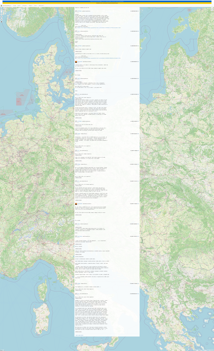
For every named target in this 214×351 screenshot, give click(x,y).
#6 (138, 94)
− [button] (1, 12)
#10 (138, 164)
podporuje (104, 1)
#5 (138, 78)
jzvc (78, 94)
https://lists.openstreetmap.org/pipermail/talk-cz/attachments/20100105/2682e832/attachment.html (99, 58)
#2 (138, 31)
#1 (138, 11)
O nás (35, 5)
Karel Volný (79, 236)
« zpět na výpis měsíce (79, 335)
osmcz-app (197, 350)
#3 (138, 45)
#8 (138, 133)
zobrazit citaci (78, 34)
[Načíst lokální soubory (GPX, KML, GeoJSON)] (1, 22)
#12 (138, 203)
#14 (138, 236)
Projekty (30, 5)
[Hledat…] (1, 17)
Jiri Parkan (79, 11)
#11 (138, 181)
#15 (138, 283)
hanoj (78, 31)
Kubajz (78, 133)
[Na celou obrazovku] (1, 14)
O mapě (14, 5)
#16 (138, 293)
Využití (19, 5)
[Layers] (212, 9)
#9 (138, 150)
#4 (138, 61)
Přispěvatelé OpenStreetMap (205, 350)
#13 (138, 223)
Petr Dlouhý (79, 61)
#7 (138, 121)
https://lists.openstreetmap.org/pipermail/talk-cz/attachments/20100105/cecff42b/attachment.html (99, 27)
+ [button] (1, 10)
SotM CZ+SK (41, 5)
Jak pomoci (24, 5)
